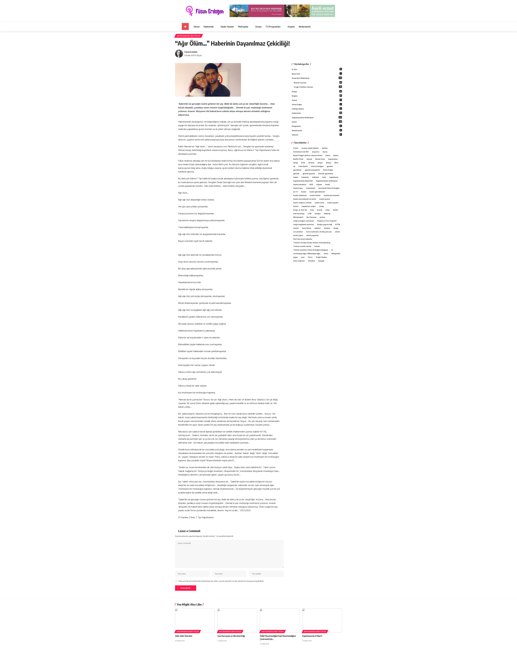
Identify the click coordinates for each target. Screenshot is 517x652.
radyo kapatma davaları (303, 224)
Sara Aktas (306, 228)
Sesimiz (316, 134)
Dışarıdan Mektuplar (317, 78)
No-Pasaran (312, 217)
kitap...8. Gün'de (300, 210)
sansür (296, 228)
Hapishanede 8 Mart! (312, 636)
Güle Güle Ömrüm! (183, 636)
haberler (305, 177)
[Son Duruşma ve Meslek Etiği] (237, 620)
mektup (327, 213)
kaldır (295, 206)
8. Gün (316, 69)
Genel (316, 100)
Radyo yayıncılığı (324, 224)
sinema (327, 228)
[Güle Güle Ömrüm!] (195, 620)
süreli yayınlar (312, 235)
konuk (319, 210)
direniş (311, 163)
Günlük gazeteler (325, 173)
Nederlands (316, 130)
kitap (321, 206)
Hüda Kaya (298, 188)
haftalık (315, 177)
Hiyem (319, 184)
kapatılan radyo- (309, 206)
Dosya (317, 91)
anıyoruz (315, 152)
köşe (328, 210)
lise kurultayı (299, 213)
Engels (317, 96)
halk (324, 177)
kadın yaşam (332, 203)
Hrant (327, 184)
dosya (320, 163)
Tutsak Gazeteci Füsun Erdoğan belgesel (310, 250)
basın (328, 155)
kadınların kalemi (331, 195)
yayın (295, 257)
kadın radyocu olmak (302, 203)
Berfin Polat (298, 159)
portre (322, 217)
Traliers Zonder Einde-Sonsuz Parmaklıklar (311, 243)
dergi (295, 163)
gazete (330, 166)
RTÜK (337, 224)
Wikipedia (335, 253)
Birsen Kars (320, 159)
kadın (303, 192)
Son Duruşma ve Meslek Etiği (231, 636)
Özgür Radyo (321, 257)
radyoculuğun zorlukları (303, 221)
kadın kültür (315, 195)
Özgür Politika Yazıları (318, 87)
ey (294, 166)
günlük (296, 173)
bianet (309, 159)
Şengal (321, 261)
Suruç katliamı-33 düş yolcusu (319, 232)
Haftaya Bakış (316, 108)
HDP (311, 184)
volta (326, 253)
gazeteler (297, 170)
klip (312, 210)
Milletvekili (298, 217)
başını (335, 155)
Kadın (317, 121)
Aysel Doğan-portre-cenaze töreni (307, 155)
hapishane (333, 177)
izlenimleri (310, 188)
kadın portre (324, 199)
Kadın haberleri (300, 195)
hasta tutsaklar (299, 184)
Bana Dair (316, 73)
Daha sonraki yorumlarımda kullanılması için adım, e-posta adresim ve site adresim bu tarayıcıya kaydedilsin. (221, 581)
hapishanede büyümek (303, 181)
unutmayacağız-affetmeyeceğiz (306, 253)
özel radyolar (299, 261)
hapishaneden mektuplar (327, 181)
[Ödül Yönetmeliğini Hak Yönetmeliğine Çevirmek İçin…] (280, 620)
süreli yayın (298, 235)
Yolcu (310, 257)
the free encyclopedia (302, 239)
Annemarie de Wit (301, 152)
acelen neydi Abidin (310, 148)
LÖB (309, 213)
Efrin (336, 163)
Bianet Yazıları (318, 82)
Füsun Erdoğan (190, 51)
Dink (303, 163)
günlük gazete (309, 173)
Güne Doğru (316, 104)
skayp (335, 228)
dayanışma (333, 159)
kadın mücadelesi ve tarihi (304, 199)
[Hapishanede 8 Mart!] (322, 620)
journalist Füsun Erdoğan (329, 188)
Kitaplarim (316, 126)
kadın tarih (319, 203)
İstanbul (311, 261)
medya (318, 213)
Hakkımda (317, 113)
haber (295, 177)
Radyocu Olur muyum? (327, 221)
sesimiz (317, 228)
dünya (328, 163)
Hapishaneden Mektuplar (188, 36)
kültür (335, 210)
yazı (303, 257)
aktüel (325, 148)
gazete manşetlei (312, 170)
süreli (337, 232)
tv (332, 250)
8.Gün (295, 148)
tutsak (317, 246)
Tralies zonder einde (302, 246)
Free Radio (303, 166)
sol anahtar (298, 232)
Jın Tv (295, 192)
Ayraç (325, 152)
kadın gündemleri (317, 192)
